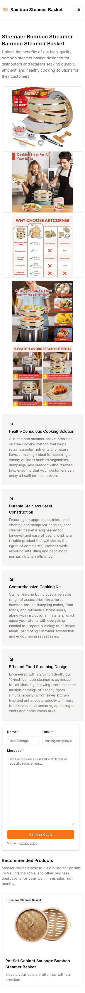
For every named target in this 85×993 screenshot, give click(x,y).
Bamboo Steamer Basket (25, 900)
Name (13, 732)
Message (15, 750)
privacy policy (28, 843)
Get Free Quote (41, 834)
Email (47, 732)
